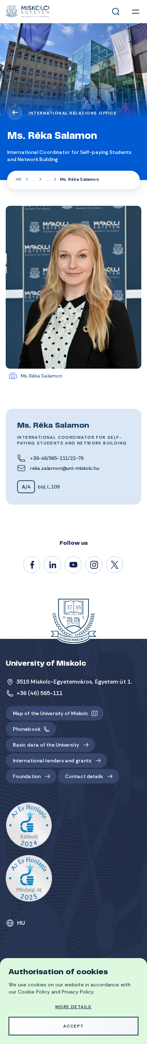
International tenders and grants (52, 760)
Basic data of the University (46, 745)
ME (19, 179)
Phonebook (26, 729)
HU (21, 923)
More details (73, 1007)
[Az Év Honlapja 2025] (29, 878)
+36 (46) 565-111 (39, 693)
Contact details (84, 776)
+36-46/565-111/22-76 (56, 458)
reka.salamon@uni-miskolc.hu (64, 468)
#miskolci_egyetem (94, 565)
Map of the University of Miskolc (50, 713)
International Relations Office (73, 113)
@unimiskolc (115, 565)
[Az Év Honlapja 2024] (29, 825)
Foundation (27, 776)
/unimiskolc (32, 565)
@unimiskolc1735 (73, 565)
